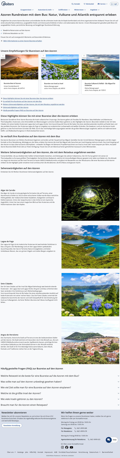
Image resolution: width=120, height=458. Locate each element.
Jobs (26, 452)
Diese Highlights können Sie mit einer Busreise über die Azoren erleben (28, 98)
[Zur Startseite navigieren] (8, 3)
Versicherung (83, 452)
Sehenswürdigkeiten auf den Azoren (15, 107)
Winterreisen (79, 10)
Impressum (49, 452)
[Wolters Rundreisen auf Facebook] (66, 447)
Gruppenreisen (26, 10)
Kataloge (20, 452)
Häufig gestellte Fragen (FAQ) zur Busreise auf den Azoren (23, 110)
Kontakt (40, 452)
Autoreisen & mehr (45, 10)
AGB (55, 452)
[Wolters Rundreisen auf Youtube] (71, 447)
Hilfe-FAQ (33, 452)
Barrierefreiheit (107, 452)
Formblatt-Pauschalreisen (68, 452)
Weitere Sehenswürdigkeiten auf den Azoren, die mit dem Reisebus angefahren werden (33, 104)
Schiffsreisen (63, 10)
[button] (75, 4)
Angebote (93, 10)
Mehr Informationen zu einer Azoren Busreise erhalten (22, 41)
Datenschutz (93, 452)
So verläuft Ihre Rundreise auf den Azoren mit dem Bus (22, 101)
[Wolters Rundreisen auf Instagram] (62, 447)
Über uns (10, 452)
